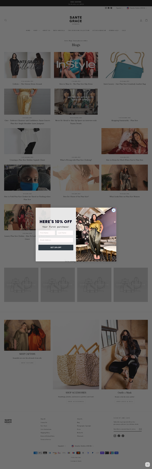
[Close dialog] (113, 210)
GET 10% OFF (55, 247)
